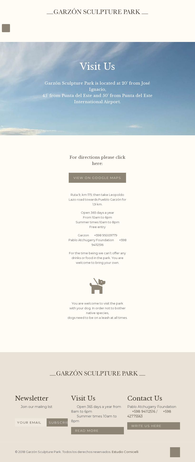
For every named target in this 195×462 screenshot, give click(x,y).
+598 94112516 (143, 411)
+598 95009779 (105, 235)
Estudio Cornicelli (125, 452)
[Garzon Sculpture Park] (97, 10)
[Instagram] (160, 452)
